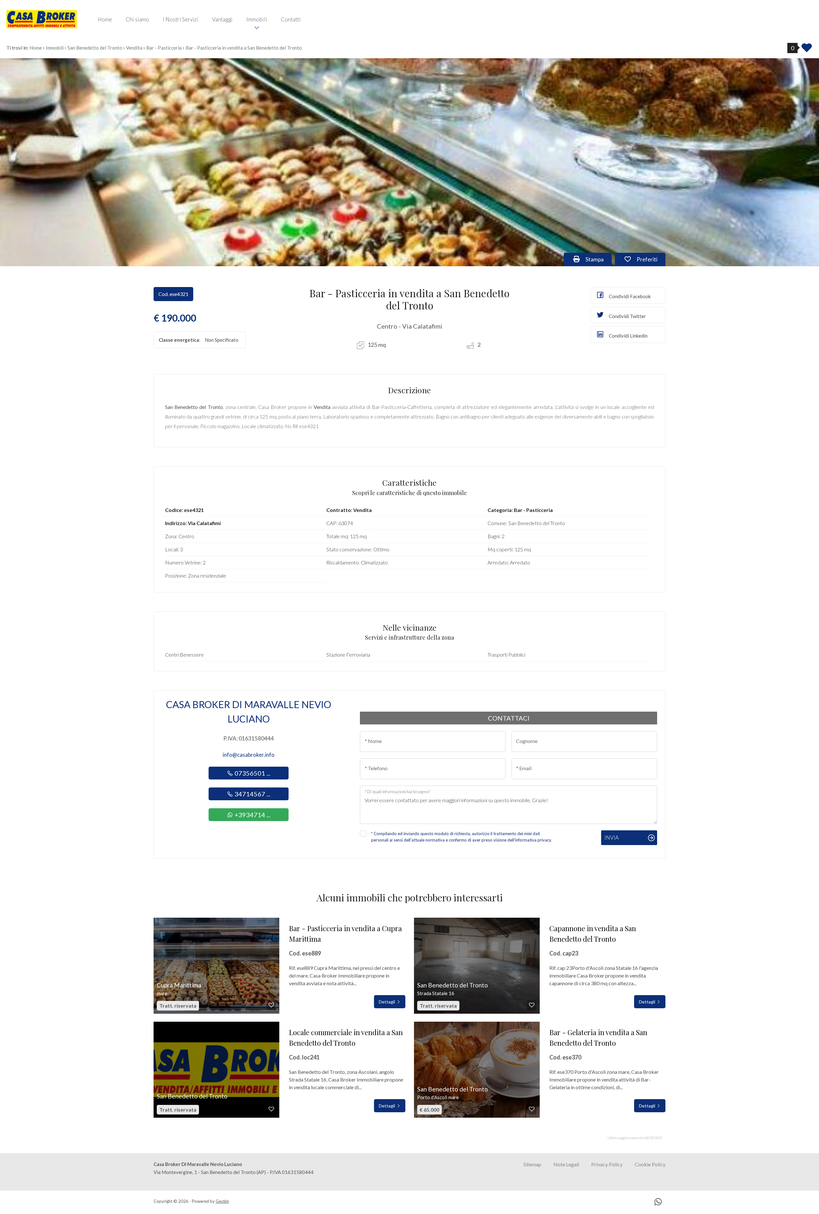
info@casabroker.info (248, 754)
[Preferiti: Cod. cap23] (532, 1005)
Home (105, 19)
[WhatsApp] (658, 1202)
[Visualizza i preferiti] (807, 49)
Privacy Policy (607, 1164)
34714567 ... (251, 794)
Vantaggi (222, 19)
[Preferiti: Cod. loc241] (271, 1109)
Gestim (222, 1201)
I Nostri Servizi (180, 19)
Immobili (256, 19)
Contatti (291, 19)
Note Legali (566, 1164)
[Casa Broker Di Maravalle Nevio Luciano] (41, 18)
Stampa (598, 259)
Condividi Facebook (629, 296)
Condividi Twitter (627, 316)
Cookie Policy (650, 1164)
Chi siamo (137, 19)
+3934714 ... (251, 815)
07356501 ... (251, 773)
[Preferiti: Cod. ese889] (271, 1005)
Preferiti (650, 259)
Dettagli (387, 1001)
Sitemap (532, 1164)
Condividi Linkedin (628, 336)
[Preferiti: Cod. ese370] (532, 1109)
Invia (611, 837)
